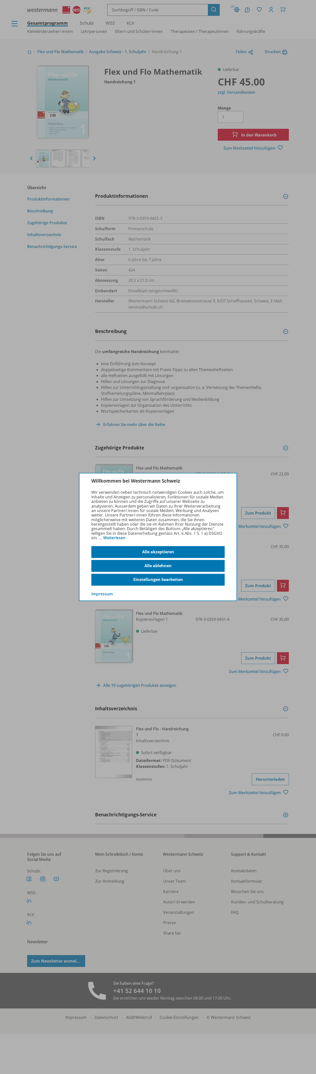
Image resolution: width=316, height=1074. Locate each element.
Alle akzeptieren (158, 552)
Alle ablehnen (158, 565)
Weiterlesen (114, 537)
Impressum (102, 593)
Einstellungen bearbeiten (158, 579)
